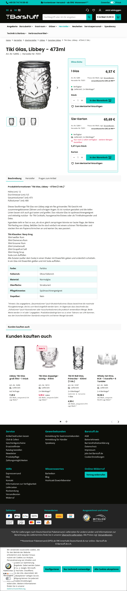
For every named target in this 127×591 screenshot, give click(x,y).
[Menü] (12, 563)
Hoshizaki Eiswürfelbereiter (58, 480)
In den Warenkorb (99, 100)
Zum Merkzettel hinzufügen (88, 106)
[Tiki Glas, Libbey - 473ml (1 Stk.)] (34, 85)
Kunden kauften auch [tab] (19, 326)
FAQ (8, 477)
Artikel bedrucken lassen (17, 436)
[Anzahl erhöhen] (82, 100)
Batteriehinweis (92, 439)
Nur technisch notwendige (77, 569)
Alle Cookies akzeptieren (107, 569)
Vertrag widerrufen (95, 474)
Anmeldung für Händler (56, 439)
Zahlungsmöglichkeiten (17, 460)
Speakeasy (50, 443)
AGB (87, 436)
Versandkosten (109, 78)
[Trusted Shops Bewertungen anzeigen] (87, 518)
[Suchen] (89, 17)
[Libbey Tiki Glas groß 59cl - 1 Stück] (19, 358)
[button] (11, 121)
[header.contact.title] (87, 10)
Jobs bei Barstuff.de (94, 453)
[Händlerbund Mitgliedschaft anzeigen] (100, 518)
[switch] (112, 2)
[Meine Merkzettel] (94, 10)
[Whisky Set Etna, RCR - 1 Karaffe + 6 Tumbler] (107, 358)
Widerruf (10, 497)
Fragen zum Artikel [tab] (47, 178)
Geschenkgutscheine (15, 443)
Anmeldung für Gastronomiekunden (62, 436)
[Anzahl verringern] (74, 100)
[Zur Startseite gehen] (22, 16)
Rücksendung (12, 490)
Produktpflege (12, 457)
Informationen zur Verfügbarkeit (21, 484)
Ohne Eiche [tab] (76, 62)
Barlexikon (50, 473)
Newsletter (11, 453)
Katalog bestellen (14, 450)
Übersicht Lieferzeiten (72, 535)
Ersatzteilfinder (13, 446)
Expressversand (13, 473)
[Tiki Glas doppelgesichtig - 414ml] (49, 358)
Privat (118, 2)
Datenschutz (91, 446)
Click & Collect (12, 439)
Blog (47, 477)
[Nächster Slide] (57, 87)
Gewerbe (105, 2)
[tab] (14, 178)
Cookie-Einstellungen (94, 457)
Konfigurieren (52, 569)
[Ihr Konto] (100, 10)
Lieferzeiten (11, 487)
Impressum (90, 450)
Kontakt (9, 480)
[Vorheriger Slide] (10, 87)
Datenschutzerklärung (16, 589)
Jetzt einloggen (113, 10)
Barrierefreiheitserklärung (97, 443)
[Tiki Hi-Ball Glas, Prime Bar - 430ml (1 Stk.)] (78, 358)
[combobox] (64, 17)
